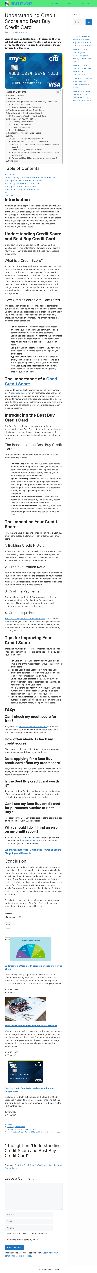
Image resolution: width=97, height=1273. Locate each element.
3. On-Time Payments (21, 127)
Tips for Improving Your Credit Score (24, 133)
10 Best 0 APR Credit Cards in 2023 (21, 1129)
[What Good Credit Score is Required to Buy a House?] (25, 1020)
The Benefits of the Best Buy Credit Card (29, 116)
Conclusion (13, 161)
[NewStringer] (7, 3)
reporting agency (30, 840)
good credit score (19, 393)
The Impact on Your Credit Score (22, 119)
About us (70, 3)
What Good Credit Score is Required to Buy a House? (31, 1025)
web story (86, 3)
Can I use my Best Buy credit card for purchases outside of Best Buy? (35, 153)
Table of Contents (16, 95)
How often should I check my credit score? (30, 142)
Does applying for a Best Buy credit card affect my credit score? (35, 145)
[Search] (89, 22)
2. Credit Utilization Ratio (22, 124)
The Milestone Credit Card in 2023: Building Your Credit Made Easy (34, 1132)
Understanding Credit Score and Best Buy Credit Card (32, 101)
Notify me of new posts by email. (22, 1240)
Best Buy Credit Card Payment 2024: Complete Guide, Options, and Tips (82, 55)
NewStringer (22, 3)
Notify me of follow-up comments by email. (27, 1233)
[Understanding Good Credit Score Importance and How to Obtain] (30, 960)
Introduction (13, 98)
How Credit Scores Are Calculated (26, 107)
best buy (10, 1127)
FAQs (10, 136)
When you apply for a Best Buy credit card (25, 618)
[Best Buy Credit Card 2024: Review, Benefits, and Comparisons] (25, 1082)
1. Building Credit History (22, 122)
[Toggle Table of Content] (57, 92)
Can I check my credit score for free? (27, 139)
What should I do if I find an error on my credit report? (34, 158)
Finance (10, 1124)
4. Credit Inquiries (20, 130)
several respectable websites (33, 726)
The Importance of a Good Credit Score (26, 110)
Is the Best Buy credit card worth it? (27, 150)
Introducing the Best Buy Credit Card (25, 113)
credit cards (20, 1127)
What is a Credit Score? (21, 104)
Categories (54, 3)
